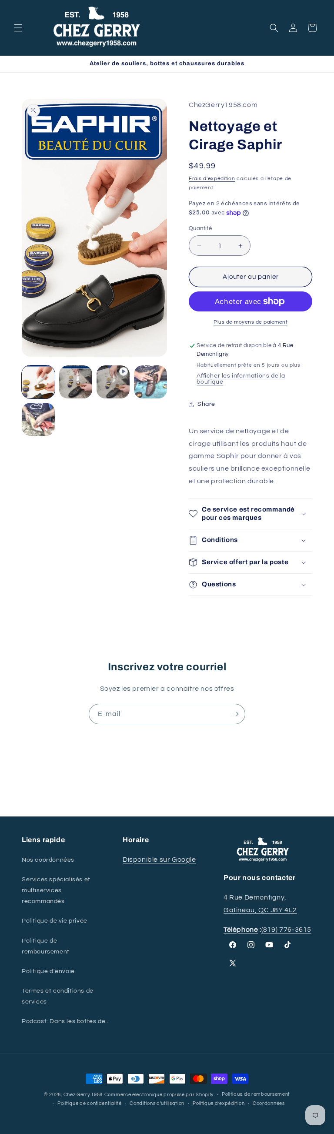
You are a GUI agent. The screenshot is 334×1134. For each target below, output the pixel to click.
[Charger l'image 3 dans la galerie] (150, 381)
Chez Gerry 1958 (83, 1094)
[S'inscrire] (235, 714)
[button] (18, 27)
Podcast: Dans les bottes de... (66, 1021)
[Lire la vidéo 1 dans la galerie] (113, 381)
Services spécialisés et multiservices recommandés (56, 890)
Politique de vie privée (54, 921)
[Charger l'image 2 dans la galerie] (75, 381)
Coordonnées (269, 1103)
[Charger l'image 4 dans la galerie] (38, 419)
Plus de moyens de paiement (250, 322)
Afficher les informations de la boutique (241, 379)
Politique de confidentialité (89, 1103)
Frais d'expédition (212, 178)
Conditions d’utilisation (157, 1103)
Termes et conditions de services (58, 996)
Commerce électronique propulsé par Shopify (159, 1094)
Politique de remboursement (46, 946)
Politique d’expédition (218, 1103)
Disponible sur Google (159, 859)
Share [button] (206, 404)
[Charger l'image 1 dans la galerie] (38, 381)
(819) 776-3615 (286, 929)
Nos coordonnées (48, 860)
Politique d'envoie (48, 971)
